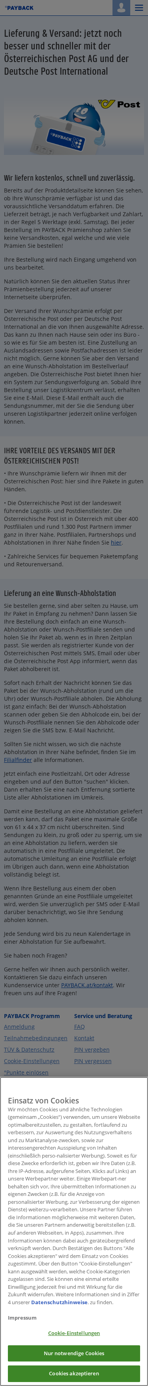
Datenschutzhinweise (59, 1302)
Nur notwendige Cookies (74, 1353)
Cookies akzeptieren (74, 1373)
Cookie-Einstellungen (74, 1333)
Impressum (22, 1317)
